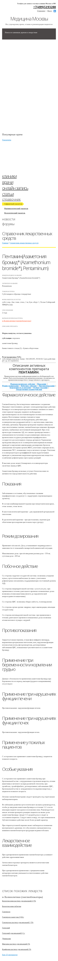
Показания (41, 384)
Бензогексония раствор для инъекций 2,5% (19, 901)
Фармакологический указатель (16, 208)
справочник (11, 199)
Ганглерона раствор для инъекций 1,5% (17, 922)
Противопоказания (47, 386)
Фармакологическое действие (22, 384)
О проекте (41, 11)
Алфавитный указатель (13, 204)
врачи (7, 182)
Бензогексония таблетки (11, 906)
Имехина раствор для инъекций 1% (16, 944)
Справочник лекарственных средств (24, 243)
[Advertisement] (23, 87)
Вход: (49, 11)
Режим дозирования (10, 386)
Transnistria (6, 140)
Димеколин (6, 939)
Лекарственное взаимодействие (29, 389)
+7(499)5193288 (44, 7)
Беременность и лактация (20, 388)
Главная (5, 243)
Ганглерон (6, 912)
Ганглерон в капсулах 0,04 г (13, 917)
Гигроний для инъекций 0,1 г (13, 933)
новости (8, 219)
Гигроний (6, 928)
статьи (8, 194)
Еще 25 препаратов (9, 955)
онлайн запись (15, 188)
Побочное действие (29, 386)
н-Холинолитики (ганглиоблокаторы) (16, 321)
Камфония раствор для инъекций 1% (16, 949)
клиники (9, 176)
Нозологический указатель (14, 213)
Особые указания (40, 388)
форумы (8, 223)
